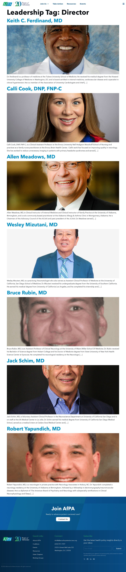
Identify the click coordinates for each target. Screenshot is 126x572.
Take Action (58, 4)
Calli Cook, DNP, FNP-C (34, 89)
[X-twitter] (84, 559)
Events (83, 4)
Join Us (43, 4)
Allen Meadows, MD (31, 157)
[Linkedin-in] (91, 559)
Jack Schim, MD (25, 361)
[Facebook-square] (87, 559)
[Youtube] (94, 559)
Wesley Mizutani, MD (32, 225)
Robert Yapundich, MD (34, 429)
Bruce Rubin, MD (27, 293)
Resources (71, 4)
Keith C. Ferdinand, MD (34, 21)
